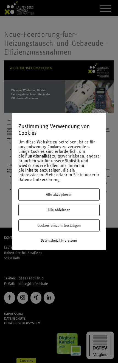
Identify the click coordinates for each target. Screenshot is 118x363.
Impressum (69, 241)
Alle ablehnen (59, 210)
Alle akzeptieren (59, 195)
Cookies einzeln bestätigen (59, 225)
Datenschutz (49, 241)
